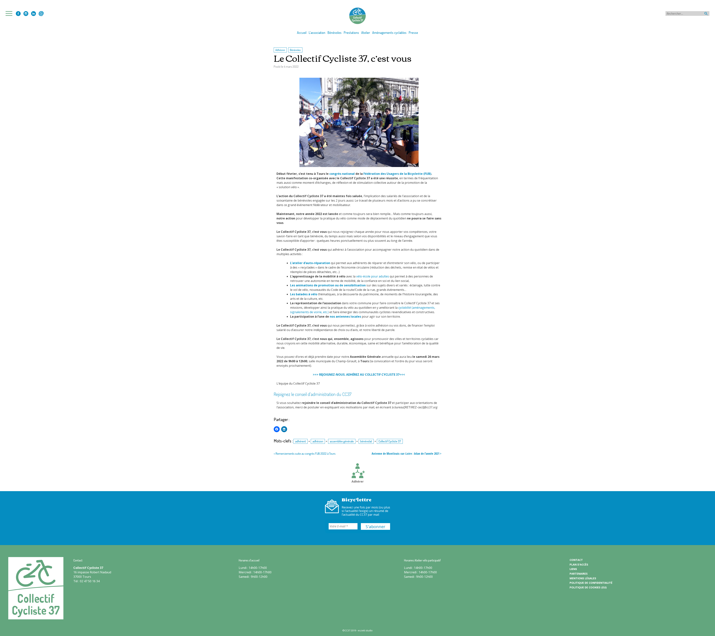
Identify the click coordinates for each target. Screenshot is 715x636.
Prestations (351, 32)
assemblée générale (342, 441)
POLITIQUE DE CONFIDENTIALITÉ (591, 582)
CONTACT (576, 560)
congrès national (342, 174)
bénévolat (366, 441)
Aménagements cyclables (389, 32)
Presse (413, 32)
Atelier (365, 32)
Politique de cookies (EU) (588, 587)
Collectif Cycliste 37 (390, 441)
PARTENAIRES (579, 573)
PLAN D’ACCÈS (579, 564)
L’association (317, 32)
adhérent (300, 441)
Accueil (301, 32)
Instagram (25, 13)
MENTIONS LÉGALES (583, 578)
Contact (41, 13)
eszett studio (365, 630)
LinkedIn (33, 13)
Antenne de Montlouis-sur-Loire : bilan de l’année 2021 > (406, 454)
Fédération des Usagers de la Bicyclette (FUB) (397, 174)
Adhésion (280, 50)
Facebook (18, 13)
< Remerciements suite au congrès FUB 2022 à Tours (305, 453)
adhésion (317, 441)
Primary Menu (10, 13)
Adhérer (358, 481)
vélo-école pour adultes (372, 276)
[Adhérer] (357, 471)
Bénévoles (334, 32)
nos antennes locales (345, 316)
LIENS (573, 569)
